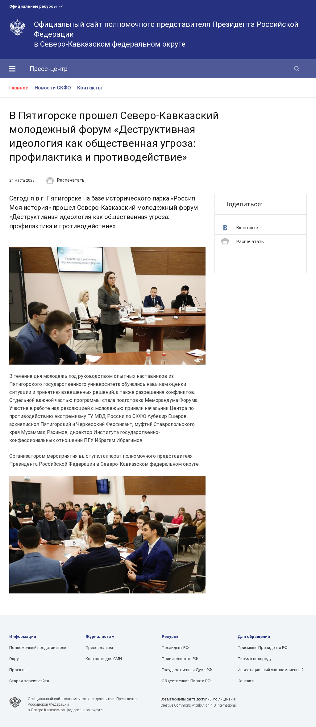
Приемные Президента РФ (262, 647)
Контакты (89, 88)
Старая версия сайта (29, 681)
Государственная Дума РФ (187, 669)
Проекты (18, 669)
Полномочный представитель (37, 647)
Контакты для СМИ (103, 658)
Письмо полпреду (254, 658)
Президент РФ (175, 647)
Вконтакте (247, 227)
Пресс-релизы (99, 647)
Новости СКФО (53, 88)
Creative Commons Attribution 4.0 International (198, 705)
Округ (14, 658)
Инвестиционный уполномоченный (271, 669)
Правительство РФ (180, 658)
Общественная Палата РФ (186, 681)
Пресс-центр (49, 68)
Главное (18, 88)
